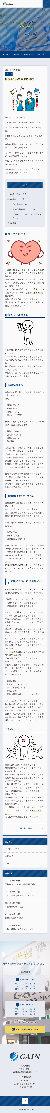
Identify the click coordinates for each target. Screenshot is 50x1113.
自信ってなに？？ (18, 194)
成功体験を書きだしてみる (25, 209)
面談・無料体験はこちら (27, 1029)
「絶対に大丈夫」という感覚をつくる (27, 216)
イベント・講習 (12, 849)
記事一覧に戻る (25, 828)
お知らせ (9, 856)
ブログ (9, 74)
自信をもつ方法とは (19, 199)
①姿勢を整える (20, 204)
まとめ (13, 223)
